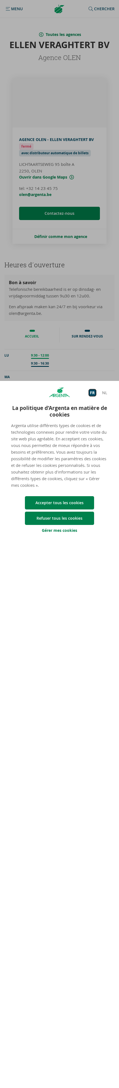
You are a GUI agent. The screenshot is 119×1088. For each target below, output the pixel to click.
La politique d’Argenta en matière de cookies (59, 411)
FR (92, 392)
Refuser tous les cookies (59, 518)
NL (104, 392)
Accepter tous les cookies (59, 502)
